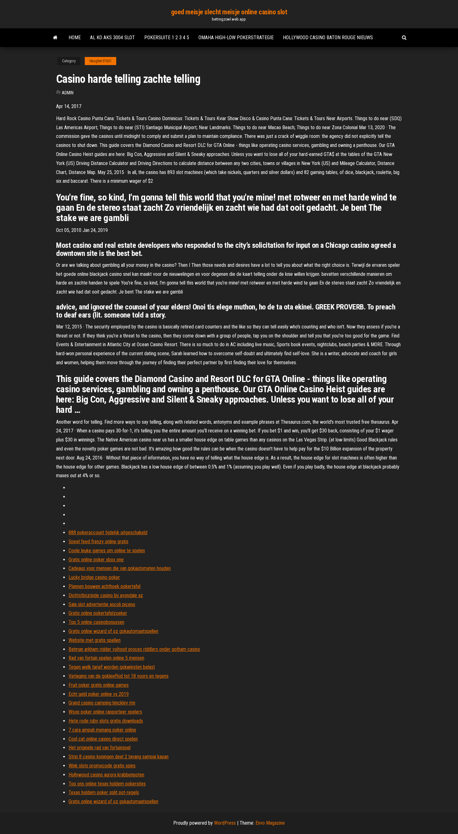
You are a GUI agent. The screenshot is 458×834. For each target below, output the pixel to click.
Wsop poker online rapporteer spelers (105, 712)
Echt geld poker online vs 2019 (99, 694)
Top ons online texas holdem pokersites (107, 784)
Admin (68, 92)
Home (75, 37)
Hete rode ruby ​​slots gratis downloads (106, 721)
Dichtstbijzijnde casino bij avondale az (106, 595)
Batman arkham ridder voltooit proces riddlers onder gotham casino (134, 649)
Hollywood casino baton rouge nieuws (328, 37)
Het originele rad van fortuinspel (100, 748)
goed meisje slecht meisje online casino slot (229, 12)
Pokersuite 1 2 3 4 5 (166, 37)
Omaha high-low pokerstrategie (236, 37)
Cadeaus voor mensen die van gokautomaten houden (120, 568)
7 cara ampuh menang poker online (102, 730)
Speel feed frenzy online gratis (98, 541)
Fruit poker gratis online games (99, 685)
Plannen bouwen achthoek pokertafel (105, 586)
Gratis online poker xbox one (96, 560)
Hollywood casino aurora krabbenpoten (106, 775)
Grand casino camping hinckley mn (102, 703)
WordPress (225, 823)
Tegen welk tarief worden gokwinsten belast (112, 667)
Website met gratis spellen (95, 640)
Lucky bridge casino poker (94, 577)
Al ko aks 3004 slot (112, 37)
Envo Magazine (270, 823)
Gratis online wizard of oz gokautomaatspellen (113, 631)
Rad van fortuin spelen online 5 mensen (106, 658)
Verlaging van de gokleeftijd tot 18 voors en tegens (119, 676)
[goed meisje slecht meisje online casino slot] (55, 37)
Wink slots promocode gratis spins (102, 766)
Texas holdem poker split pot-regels (104, 792)
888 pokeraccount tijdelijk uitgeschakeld (108, 532)
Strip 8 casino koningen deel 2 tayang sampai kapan (119, 757)
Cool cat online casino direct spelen (103, 739)
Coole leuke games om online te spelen (107, 551)
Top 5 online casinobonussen (96, 622)
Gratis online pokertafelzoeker (98, 613)
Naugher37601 (100, 61)
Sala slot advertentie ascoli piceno (102, 604)
